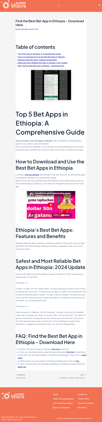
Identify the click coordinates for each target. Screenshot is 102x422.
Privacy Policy (83, 399)
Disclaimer (81, 408)
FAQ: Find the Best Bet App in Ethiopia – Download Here (41, 66)
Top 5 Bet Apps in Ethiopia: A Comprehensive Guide (39, 54)
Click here (55, 349)
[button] (99, 5)
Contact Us (82, 394)
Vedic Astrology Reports (63, 399)
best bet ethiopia (32, 175)
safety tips (22, 367)
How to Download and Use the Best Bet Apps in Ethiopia (41, 57)
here (77, 361)
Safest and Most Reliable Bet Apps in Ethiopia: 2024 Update (42, 63)
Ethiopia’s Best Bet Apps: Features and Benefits (37, 60)
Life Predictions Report (63, 403)
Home (55, 394)
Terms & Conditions (85, 403)
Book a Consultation (61, 408)
